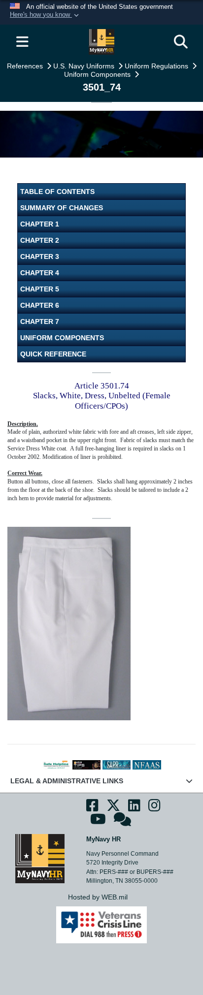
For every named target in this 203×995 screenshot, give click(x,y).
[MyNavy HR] (40, 858)
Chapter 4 (39, 273)
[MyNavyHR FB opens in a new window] (92, 808)
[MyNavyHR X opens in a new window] (113, 808)
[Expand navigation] (22, 42)
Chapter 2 (39, 240)
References (26, 66)
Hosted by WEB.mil (98, 897)
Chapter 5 (39, 289)
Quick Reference (53, 354)
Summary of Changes (61, 208)
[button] (45, 15)
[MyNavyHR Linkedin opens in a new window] (134, 808)
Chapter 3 (39, 256)
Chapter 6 (39, 305)
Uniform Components (98, 74)
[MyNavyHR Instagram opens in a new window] (154, 808)
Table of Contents (57, 191)
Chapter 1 (39, 224)
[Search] (181, 42)
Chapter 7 (39, 321)
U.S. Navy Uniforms (84, 66)
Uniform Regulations (157, 66)
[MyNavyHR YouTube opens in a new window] (98, 822)
